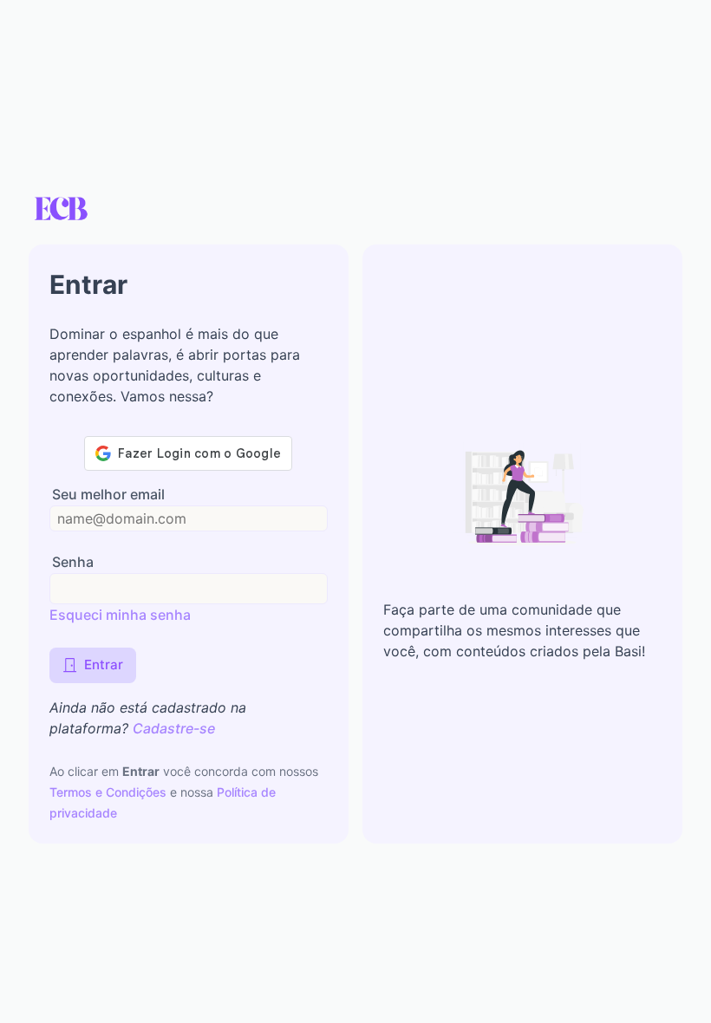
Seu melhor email (108, 494)
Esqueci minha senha (120, 614)
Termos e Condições (109, 792)
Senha (73, 562)
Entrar (103, 664)
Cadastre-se (174, 728)
